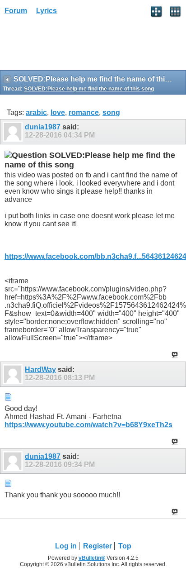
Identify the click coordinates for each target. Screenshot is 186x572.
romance (84, 112)
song (111, 112)
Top (124, 546)
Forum (16, 10)
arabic (36, 112)
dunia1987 (42, 127)
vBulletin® (92, 558)
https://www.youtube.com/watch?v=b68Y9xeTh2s (88, 425)
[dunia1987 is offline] (14, 132)
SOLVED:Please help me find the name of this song (89, 89)
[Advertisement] (72, 45)
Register (97, 546)
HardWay (40, 369)
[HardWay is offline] (14, 374)
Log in (66, 546)
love (58, 112)
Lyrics (46, 10)
